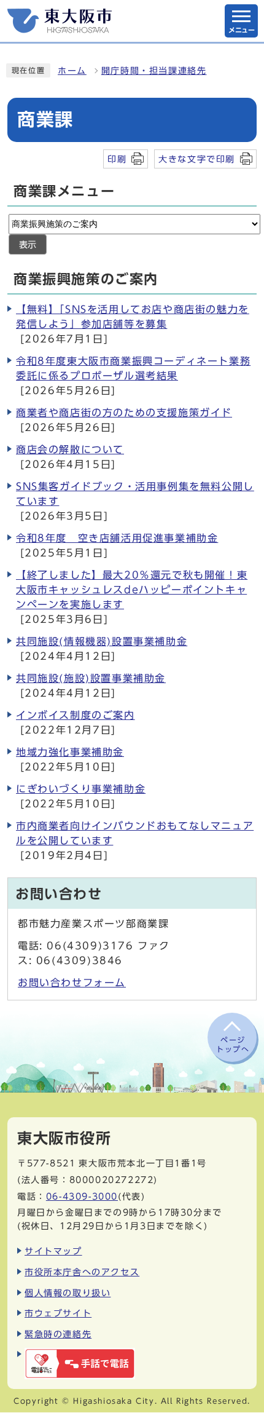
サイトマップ (53, 1251)
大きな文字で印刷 (196, 159)
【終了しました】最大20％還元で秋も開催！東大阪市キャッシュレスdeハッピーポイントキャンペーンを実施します (131, 589)
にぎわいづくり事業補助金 (81, 789)
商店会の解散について (70, 449)
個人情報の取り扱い (68, 1292)
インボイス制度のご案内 (75, 715)
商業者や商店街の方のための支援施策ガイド (124, 413)
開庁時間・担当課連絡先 (154, 70)
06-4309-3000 (82, 1196)
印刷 (116, 159)
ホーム (72, 70)
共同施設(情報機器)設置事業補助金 (101, 641)
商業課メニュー (64, 191)
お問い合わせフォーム (72, 983)
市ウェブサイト (58, 1313)
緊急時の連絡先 (58, 1334)
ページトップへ (232, 1044)
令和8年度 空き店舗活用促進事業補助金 (117, 538)
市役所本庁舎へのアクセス (82, 1271)
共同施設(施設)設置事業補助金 (91, 678)
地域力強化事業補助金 (70, 752)
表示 (27, 244)
